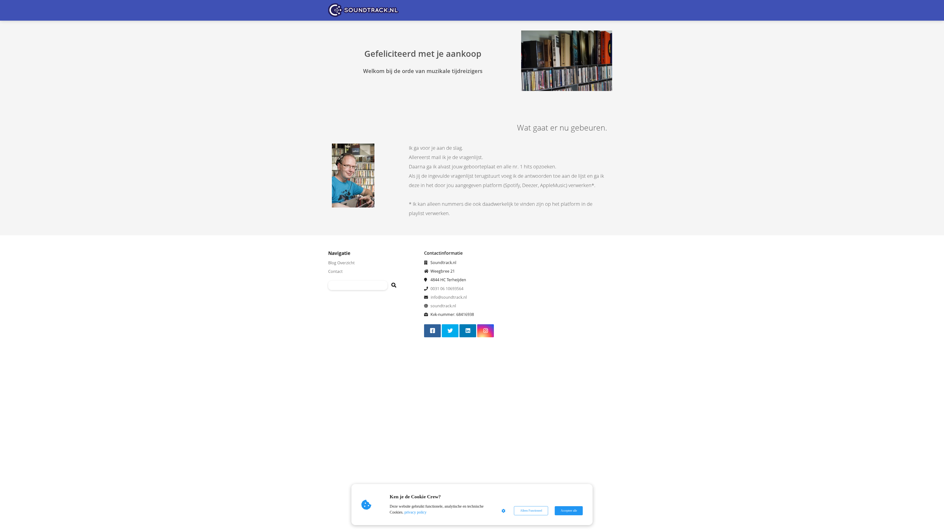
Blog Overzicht (341, 263)
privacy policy (415, 512)
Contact (335, 271)
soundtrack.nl (443, 306)
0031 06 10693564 (446, 288)
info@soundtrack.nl (449, 297)
